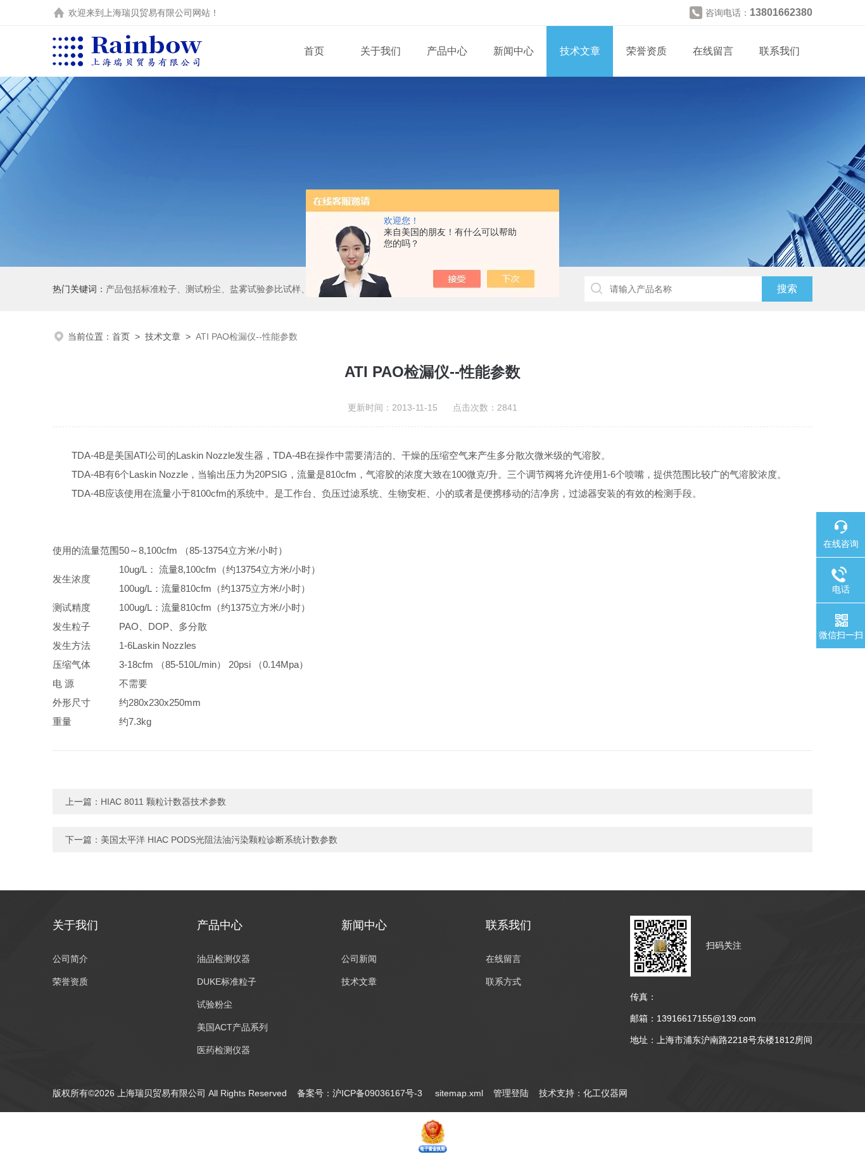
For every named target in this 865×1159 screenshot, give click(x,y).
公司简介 (70, 959)
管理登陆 (511, 1093)
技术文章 (580, 51)
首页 (314, 51)
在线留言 (713, 51)
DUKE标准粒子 (226, 982)
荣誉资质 (646, 51)
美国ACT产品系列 (232, 1027)
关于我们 (380, 51)
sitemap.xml (459, 1093)
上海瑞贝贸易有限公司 (148, 13)
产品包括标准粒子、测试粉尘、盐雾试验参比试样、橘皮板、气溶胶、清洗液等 (261, 289)
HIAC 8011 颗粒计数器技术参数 (163, 802)
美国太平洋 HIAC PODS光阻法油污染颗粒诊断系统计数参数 (219, 840)
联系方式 (503, 982)
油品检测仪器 (223, 959)
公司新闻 (359, 959)
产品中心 (447, 51)
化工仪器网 (605, 1093)
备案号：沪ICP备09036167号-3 (361, 1093)
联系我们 (779, 51)
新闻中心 (513, 51)
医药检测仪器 (223, 1050)
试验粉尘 (214, 1004)
